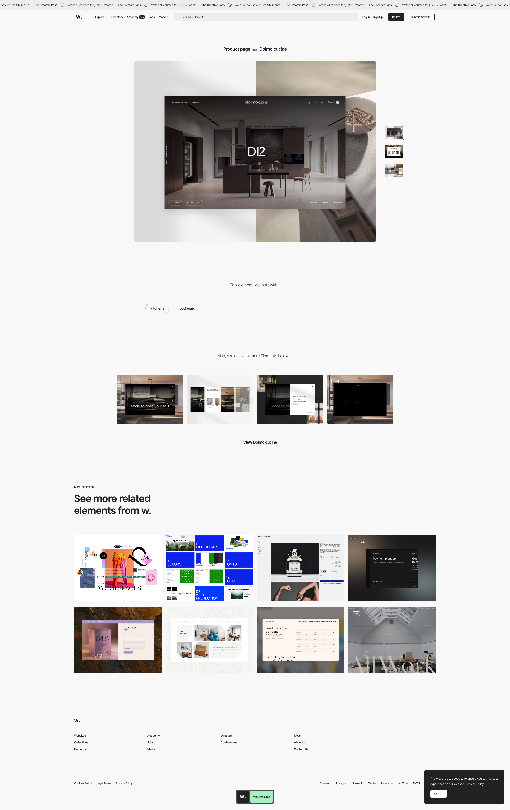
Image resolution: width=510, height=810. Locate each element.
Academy (135, 17)
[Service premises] (300, 640)
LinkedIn (358, 783)
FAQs (297, 735)
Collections (81, 742)
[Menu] (290, 399)
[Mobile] (220, 399)
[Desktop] (150, 399)
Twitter (372, 783)
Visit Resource (261, 796)
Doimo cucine (273, 49)
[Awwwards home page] (243, 797)
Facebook (387, 783)
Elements (80, 749)
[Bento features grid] (392, 568)
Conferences (229, 742)
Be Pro (396, 17)
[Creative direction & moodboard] (118, 568)
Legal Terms (104, 783)
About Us (300, 742)
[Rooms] (209, 640)
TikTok (417, 783)
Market (163, 17)
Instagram (342, 783)
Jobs (152, 17)
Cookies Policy (83, 783)
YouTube (403, 783)
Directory (117, 17)
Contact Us (301, 749)
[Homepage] (360, 399)
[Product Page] (300, 568)
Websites (80, 735)
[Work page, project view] (392, 640)
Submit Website (421, 17)
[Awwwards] (79, 17)
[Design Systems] (209, 568)
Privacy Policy (124, 783)
